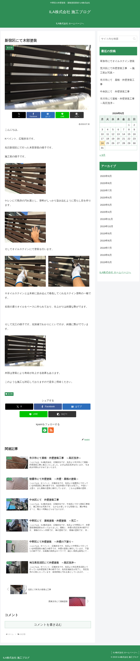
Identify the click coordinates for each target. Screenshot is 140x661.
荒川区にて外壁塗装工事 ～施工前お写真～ (117, 70)
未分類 (10, 394)
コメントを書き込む (48, 624)
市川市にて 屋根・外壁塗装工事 (117, 82)
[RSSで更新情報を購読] (51, 430)
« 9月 (102, 155)
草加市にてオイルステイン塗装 (117, 61)
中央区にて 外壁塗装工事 (115, 91)
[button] (77, 115)
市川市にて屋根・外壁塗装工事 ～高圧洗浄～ (118, 100)
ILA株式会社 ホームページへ (115, 272)
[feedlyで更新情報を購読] (44, 430)
